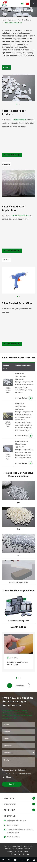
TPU (18, 556)
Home (4, 20)
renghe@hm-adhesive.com (16, 821)
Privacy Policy (23, 851)
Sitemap (10, 851)
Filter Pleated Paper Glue (13, 23)
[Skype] (3, 860)
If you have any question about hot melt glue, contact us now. (17, 701)
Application (12, 20)
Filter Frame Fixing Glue (18, 621)
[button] (16, 104)
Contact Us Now (10, 155)
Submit (11, 784)
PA (18, 529)
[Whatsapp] (15, 860)
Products (9, 798)
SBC (18, 502)
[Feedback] (28, 860)
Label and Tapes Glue (18, 582)
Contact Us (9, 816)
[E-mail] (34, 860)
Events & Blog (18, 626)
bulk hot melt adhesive (20, 215)
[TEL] (22, 860)
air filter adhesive (19, 120)
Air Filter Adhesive (24, 20)
